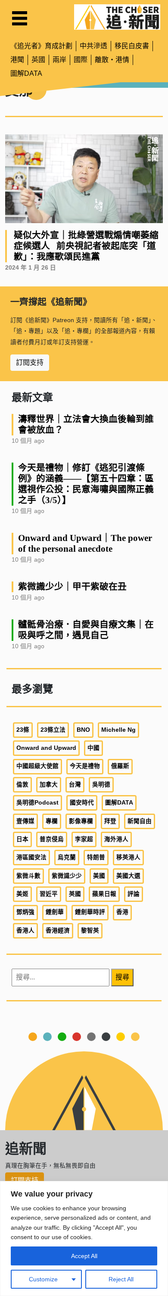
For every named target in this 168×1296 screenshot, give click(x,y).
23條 (22, 730)
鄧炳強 (25, 912)
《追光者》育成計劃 (41, 46)
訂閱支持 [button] (30, 362)
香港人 (25, 930)
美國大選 (128, 876)
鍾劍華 (55, 912)
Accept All (84, 1255)
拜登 (110, 821)
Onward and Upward (46, 748)
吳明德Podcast (37, 802)
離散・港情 (112, 59)
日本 (22, 839)
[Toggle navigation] (19, 18)
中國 (93, 748)
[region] (84, 1238)
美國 (99, 876)
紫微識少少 (67, 876)
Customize (43, 1279)
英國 (38, 59)
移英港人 (128, 857)
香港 (122, 912)
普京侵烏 (52, 839)
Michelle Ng (118, 730)
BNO (83, 730)
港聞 (17, 59)
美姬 (22, 894)
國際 (80, 59)
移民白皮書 (132, 46)
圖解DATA (26, 73)
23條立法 (52, 730)
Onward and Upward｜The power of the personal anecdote (85, 543)
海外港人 (116, 839)
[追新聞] (117, 17)
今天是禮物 (85, 766)
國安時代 (82, 802)
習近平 (49, 894)
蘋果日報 (104, 894)
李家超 (84, 839)
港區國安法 (31, 857)
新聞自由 (140, 821)
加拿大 (49, 784)
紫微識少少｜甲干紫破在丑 (72, 586)
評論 (134, 894)
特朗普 (96, 857)
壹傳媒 (25, 821)
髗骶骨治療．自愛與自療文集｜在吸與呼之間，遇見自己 (86, 629)
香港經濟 (58, 930)
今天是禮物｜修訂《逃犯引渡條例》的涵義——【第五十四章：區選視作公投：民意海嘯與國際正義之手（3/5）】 (86, 484)
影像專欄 (81, 821)
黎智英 (90, 930)
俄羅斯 (120, 766)
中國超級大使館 (37, 766)
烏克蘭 (67, 857)
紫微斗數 (28, 876)
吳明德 (101, 784)
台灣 (75, 784)
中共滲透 (93, 46)
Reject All (121, 1279)
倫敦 (22, 784)
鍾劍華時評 (90, 912)
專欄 (52, 821)
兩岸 (59, 59)
